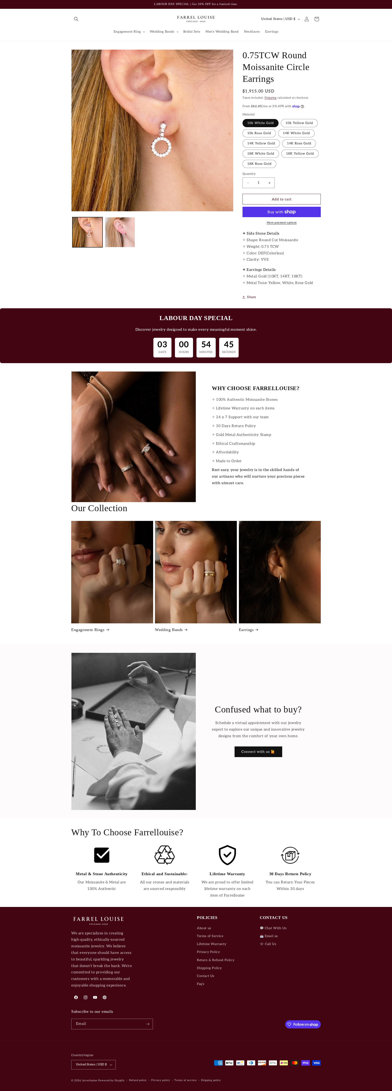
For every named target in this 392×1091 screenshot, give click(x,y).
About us (204, 928)
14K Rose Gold (299, 143)
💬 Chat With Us (273, 928)
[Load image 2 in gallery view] (120, 232)
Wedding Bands (169, 629)
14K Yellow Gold (261, 143)
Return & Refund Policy (215, 960)
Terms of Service (210, 936)
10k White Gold (260, 123)
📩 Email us (269, 936)
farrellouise (89, 1080)
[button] (76, 19)
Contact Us (205, 976)
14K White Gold (296, 133)
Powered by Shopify (111, 1080)
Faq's (200, 984)
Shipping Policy (209, 968)
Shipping (271, 98)
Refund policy (138, 1080)
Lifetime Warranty (211, 944)
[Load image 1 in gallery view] (87, 232)
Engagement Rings (88, 629)
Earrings (246, 629)
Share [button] (251, 297)
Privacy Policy (208, 952)
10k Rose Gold (259, 133)
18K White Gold (260, 154)
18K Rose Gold (259, 164)
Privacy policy (160, 1080)
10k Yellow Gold (299, 123)
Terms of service (185, 1080)
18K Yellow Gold (300, 154)
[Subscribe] (148, 1024)
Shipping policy (211, 1080)
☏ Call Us (268, 944)
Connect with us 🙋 (258, 752)
